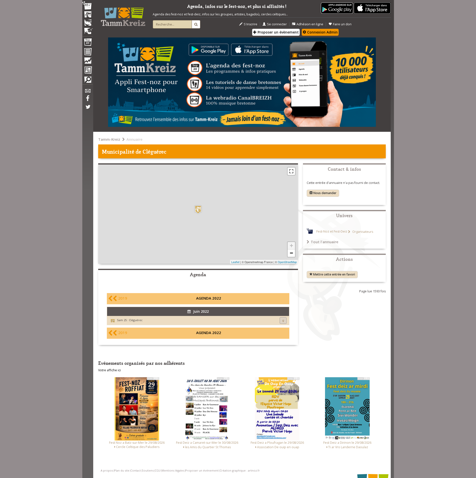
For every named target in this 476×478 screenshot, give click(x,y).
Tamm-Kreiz (109, 139)
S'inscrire (250, 24)
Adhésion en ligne (310, 24)
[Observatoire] (87, 61)
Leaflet (235, 262)
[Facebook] (87, 100)
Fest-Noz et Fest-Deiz (331, 232)
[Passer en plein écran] (291, 171)
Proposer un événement (202, 470)
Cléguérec (136, 320)
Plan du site (121, 470)
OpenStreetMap (287, 262)
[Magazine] (87, 70)
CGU (158, 470)
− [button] (291, 253)
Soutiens (148, 470)
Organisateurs (362, 232)
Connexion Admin (322, 32)
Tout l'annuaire (324, 241)
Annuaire (134, 139)
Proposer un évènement (278, 32)
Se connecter (277, 24)
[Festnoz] (87, 5)
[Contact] (87, 92)
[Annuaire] (87, 52)
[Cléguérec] (198, 209)
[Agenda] (87, 43)
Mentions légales (173, 470)
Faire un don (342, 24)
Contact (135, 470)
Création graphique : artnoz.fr (240, 470)
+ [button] (291, 245)
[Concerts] (87, 14)
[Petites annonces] (87, 80)
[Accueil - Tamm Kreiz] (123, 15)
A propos (107, 470)
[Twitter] (87, 109)
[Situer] (283, 320)
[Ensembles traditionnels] (87, 29)
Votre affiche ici (109, 370)
